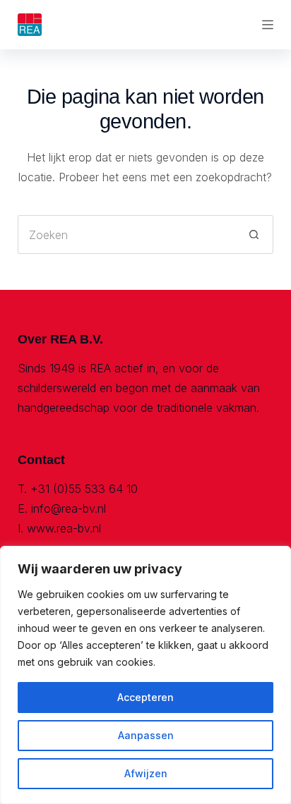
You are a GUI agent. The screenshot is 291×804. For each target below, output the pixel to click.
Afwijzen (145, 773)
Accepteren (145, 697)
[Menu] (267, 24)
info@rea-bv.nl (68, 508)
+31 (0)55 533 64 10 (84, 489)
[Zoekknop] (253, 234)
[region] (145, 675)
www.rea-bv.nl (64, 528)
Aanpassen (146, 735)
